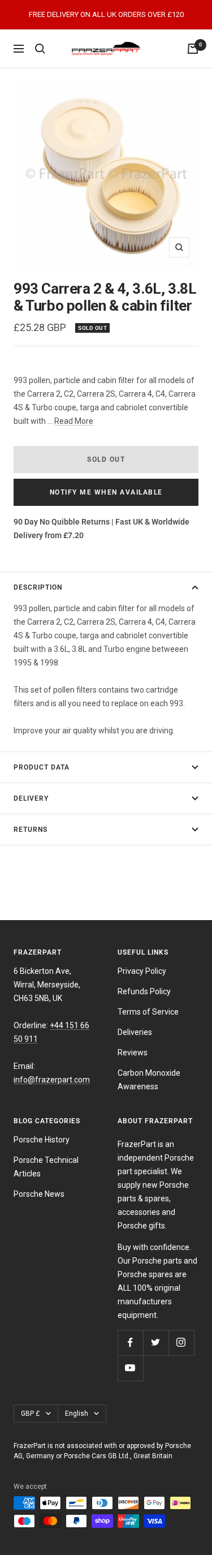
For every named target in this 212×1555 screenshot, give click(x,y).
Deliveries (135, 1032)
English (76, 1413)
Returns (30, 830)
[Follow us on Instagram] (181, 1342)
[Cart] (192, 49)
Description (38, 587)
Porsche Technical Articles (46, 1166)
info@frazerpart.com (52, 1079)
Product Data (42, 767)
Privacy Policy (142, 971)
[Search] (40, 49)
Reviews (133, 1052)
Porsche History (42, 1139)
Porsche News (39, 1194)
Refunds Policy (144, 991)
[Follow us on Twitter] (155, 1342)
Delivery (31, 798)
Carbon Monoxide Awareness (149, 1079)
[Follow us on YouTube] (130, 1368)
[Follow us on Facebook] (130, 1342)
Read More (73, 421)
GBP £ (30, 1413)
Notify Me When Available (106, 492)
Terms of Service (148, 1011)
